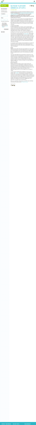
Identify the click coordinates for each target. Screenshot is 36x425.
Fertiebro (17, 72)
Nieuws (3, 5)
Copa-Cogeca (26, 33)
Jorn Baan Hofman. (24, 81)
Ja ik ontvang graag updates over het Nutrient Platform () (5, 25)
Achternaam (6, 21)
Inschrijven (6, 29)
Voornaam (2, 21)
